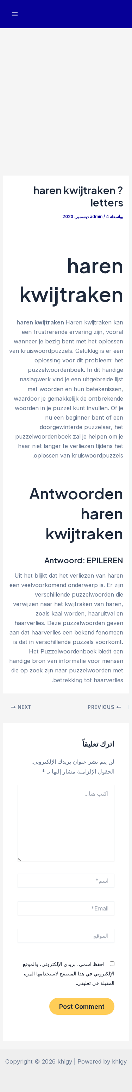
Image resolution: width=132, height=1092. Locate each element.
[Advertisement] (66, 97)
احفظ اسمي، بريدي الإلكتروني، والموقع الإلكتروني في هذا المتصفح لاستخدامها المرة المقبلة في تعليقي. (68, 973)
